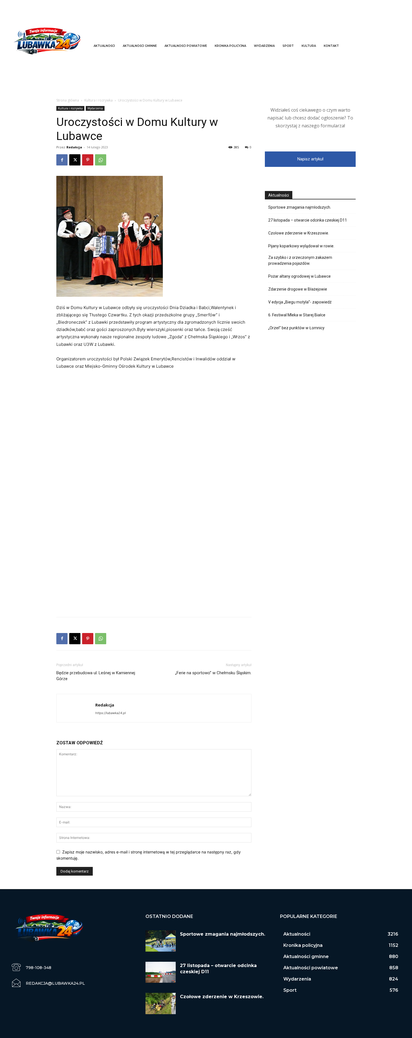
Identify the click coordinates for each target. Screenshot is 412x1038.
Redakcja (74, 147)
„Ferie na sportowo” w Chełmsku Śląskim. (213, 672)
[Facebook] (62, 159)
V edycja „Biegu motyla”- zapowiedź (300, 302)
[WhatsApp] (100, 159)
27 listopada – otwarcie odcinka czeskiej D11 (307, 220)
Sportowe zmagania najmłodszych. (299, 207)
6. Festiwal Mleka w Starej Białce (296, 315)
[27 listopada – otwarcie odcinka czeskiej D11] (160, 972)
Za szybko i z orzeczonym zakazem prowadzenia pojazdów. (300, 260)
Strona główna (67, 100)
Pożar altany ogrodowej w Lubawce (299, 276)
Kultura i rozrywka (98, 100)
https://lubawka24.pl (110, 713)
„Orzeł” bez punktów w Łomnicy (296, 328)
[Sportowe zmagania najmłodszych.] (160, 941)
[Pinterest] (87, 159)
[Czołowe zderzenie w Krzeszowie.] (160, 1003)
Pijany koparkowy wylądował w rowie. (301, 246)
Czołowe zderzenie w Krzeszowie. (298, 233)
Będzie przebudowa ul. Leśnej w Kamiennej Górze (95, 675)
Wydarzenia (95, 108)
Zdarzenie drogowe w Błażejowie (297, 289)
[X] (74, 159)
